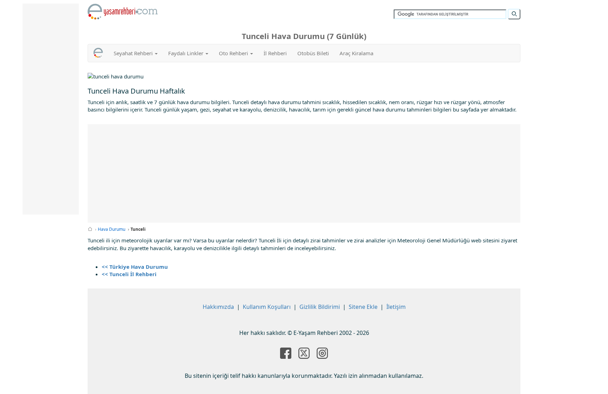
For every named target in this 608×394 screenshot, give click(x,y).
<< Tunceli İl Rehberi (129, 274)
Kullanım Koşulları (267, 307)
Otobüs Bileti (313, 53)
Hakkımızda (218, 307)
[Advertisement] (304, 173)
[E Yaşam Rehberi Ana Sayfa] (123, 12)
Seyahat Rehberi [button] (134, 53)
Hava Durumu (111, 229)
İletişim (396, 307)
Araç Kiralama (356, 53)
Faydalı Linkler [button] (186, 53)
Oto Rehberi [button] (234, 53)
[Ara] (514, 14)
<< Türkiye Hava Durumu (135, 266)
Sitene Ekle (363, 307)
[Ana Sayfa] (90, 229)
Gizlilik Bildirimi (319, 307)
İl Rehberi (275, 53)
